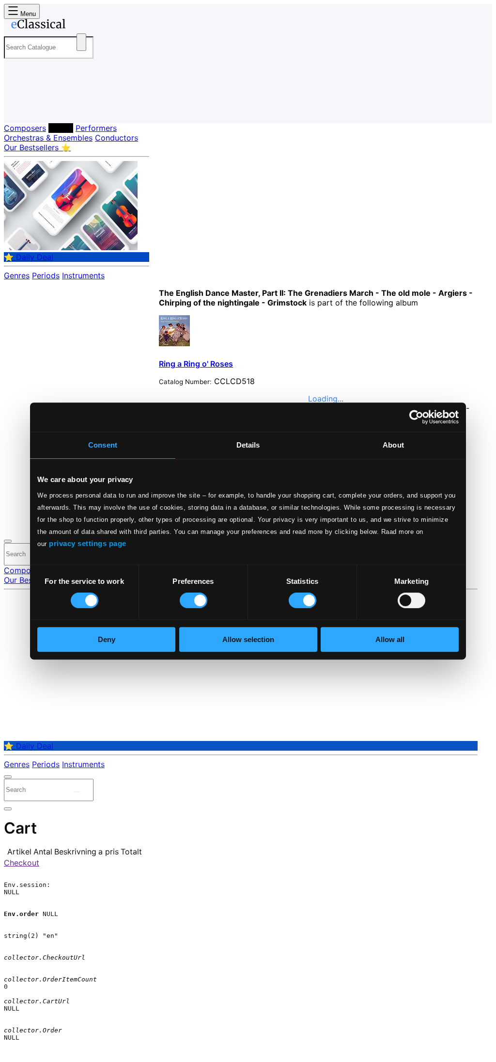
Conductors (116, 138)
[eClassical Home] (81, 25)
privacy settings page (87, 543)
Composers (25, 128)
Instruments (83, 275)
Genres (17, 275)
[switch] (193, 600)
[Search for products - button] (81, 42)
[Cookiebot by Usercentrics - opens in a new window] (416, 417)
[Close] (8, 541)
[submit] (77, 791)
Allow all (389, 639)
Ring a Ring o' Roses (196, 364)
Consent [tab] (102, 445)
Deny (106, 639)
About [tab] (393, 445)
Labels (60, 128)
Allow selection (248, 639)
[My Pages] (21, 108)
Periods (46, 275)
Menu (27, 13)
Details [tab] (248, 445)
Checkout (21, 863)
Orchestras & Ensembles (48, 138)
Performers (96, 128)
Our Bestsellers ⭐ (37, 147)
